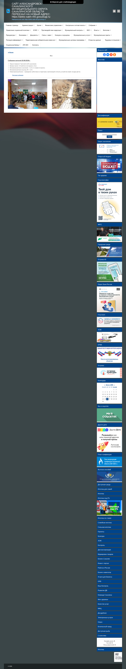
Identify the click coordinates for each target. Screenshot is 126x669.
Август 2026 (109, 385)
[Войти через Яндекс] (111, 54)
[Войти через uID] (104, 54)
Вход (118, 11)
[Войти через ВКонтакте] (107, 54)
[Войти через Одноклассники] (114, 54)
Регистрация (114, 11)
